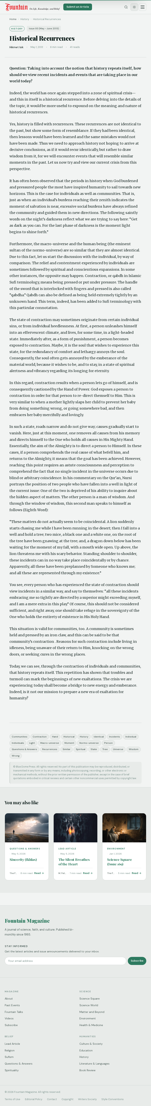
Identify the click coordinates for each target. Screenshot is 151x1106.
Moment (69, 743)
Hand (55, 736)
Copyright (67, 1099)
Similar (66, 749)
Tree (105, 749)
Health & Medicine (91, 1025)
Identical (99, 736)
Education (86, 1050)
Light (32, 743)
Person (108, 743)
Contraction (40, 736)
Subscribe (137, 960)
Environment (87, 1018)
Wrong (15, 755)
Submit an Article (77, 6)
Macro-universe (49, 743)
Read (37, 873)
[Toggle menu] (142, 7)
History (84, 736)
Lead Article (12, 1043)
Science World (88, 1005)
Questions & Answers (24, 749)
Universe (118, 749)
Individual (130, 736)
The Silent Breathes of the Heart (74, 861)
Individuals (18, 743)
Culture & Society (91, 1043)
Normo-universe (89, 743)
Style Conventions (112, 1099)
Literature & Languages (94, 1063)
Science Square (89, 998)
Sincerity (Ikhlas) (23, 859)
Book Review (87, 1070)
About (9, 998)
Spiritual (80, 749)
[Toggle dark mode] (134, 7)
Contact (52, 1099)
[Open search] (126, 7)
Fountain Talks (14, 1012)
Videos (9, 1018)
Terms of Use (12, 1099)
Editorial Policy (33, 1099)
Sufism (9, 1057)
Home (13, 19)
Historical (69, 736)
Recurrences (49, 749)
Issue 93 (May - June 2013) (44, 28)
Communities (19, 736)
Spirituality (12, 1070)
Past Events (12, 1005)
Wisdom (133, 749)
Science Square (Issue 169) (119, 861)
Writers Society (87, 1099)
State (94, 749)
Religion (10, 1050)
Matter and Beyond (91, 1012)
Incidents (114, 736)
